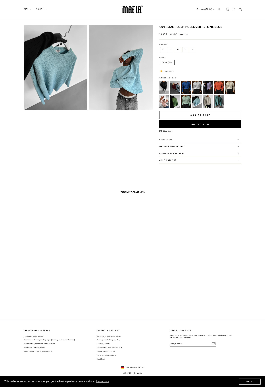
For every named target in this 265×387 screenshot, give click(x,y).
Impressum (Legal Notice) (33, 336)
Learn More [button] (102, 381)
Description (166, 140)
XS (163, 49)
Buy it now (200, 124)
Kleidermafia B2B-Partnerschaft (109, 336)
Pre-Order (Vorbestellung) (107, 355)
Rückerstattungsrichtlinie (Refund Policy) (39, 343)
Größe (163, 44)
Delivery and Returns (171, 153)
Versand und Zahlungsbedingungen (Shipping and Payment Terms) (49, 340)
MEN (26, 9)
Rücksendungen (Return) (106, 351)
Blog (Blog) (101, 359)
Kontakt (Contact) (103, 343)
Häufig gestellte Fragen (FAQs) (108, 340)
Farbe (162, 57)
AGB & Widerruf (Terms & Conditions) (38, 351)
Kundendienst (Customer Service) (109, 347)
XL (193, 49)
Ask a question (168, 160)
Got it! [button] (249, 381)
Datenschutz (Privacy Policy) (34, 347)
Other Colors (167, 78)
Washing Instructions (172, 146)
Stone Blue (167, 62)
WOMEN (40, 9)
